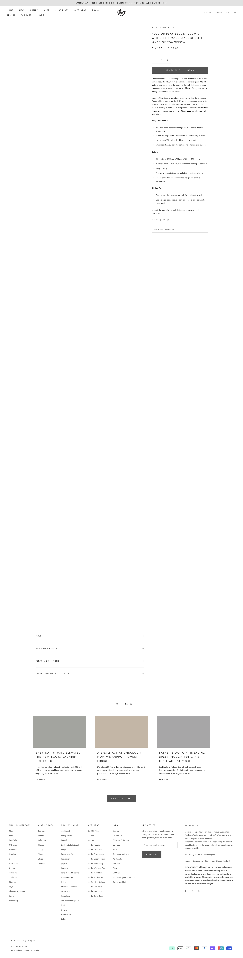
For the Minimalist (94, 886)
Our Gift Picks (93, 831)
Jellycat (64, 863)
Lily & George (67, 877)
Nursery (41, 835)
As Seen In (117, 858)
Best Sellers (14, 840)
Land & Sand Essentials (70, 872)
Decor (11, 858)
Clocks (12, 868)
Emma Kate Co (67, 854)
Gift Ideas (80, 10)
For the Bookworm (95, 877)
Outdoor (41, 863)
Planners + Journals (17, 891)
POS (13, 950)
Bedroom (41, 831)
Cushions (13, 877)
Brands (11, 15)
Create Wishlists (119, 882)
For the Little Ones (94, 849)
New (21, 10)
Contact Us (117, 835)
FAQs (38, 636)
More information (164, 229)
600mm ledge (185, 110)
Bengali (64, 840)
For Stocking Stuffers (96, 882)
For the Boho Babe (95, 896)
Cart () (231, 12)
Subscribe (152, 854)
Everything (13, 900)
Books (11, 896)
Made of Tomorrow (163, 27)
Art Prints (13, 872)
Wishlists (27, 15)
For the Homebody (95, 863)
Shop (47, 10)
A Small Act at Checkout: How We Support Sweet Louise (119, 757)
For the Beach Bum (95, 891)
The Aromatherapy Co (70, 900)
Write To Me (66, 914)
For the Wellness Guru (96, 868)
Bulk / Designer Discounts (124, 877)
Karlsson (64, 868)
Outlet (34, 10)
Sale (11, 835)
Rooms (96, 10)
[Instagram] (192, 890)
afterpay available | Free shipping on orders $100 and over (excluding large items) (121, 3)
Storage (12, 882)
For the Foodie (93, 844)
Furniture (12, 849)
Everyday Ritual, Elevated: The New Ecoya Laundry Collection (58, 757)
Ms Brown (65, 891)
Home (10, 10)
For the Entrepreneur (95, 854)
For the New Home (95, 872)
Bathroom (42, 840)
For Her (90, 840)
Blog (41, 15)
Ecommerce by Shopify (29, 950)
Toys (11, 886)
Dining (40, 854)
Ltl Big (63, 882)
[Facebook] (160, 220)
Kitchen (41, 844)
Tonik (63, 905)
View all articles (121, 798)
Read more (40, 779)
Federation (65, 858)
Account (206, 13)
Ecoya (63, 849)
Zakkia (64, 919)
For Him (90, 835)
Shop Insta (62, 10)
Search (218, 13)
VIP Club (116, 872)
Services (116, 844)
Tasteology (65, 896)
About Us (117, 863)
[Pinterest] (168, 220)
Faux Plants (13, 863)
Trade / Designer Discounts (52, 673)
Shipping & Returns (47, 648)
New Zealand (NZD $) (21, 941)
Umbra (64, 909)
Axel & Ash (65, 831)
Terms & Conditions (47, 661)
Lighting (12, 854)
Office (40, 858)
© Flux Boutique (20, 947)
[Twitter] (164, 220)
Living (40, 849)
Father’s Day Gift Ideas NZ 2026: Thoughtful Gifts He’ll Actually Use (182, 757)
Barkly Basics (66, 835)
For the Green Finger (96, 858)
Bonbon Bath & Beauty (70, 844)
